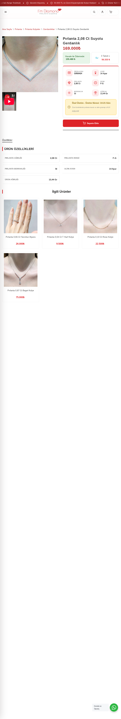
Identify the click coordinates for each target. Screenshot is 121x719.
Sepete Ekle (93, 123)
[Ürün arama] (94, 12)
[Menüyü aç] (5, 12)
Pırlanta (18, 29)
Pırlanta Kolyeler (32, 29)
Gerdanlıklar (49, 29)
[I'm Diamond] (50, 12)
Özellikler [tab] (7, 140)
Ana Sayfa (7, 29)
